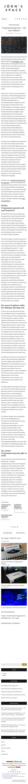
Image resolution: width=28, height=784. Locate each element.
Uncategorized (4, 754)
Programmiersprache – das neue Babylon (15, 714)
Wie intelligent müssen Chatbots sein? (6, 515)
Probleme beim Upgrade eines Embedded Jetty (18, 506)
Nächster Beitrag (20, 532)
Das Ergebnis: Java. (17, 61)
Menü (5, 19)
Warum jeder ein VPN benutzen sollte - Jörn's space (12, 730)
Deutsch (4, 673)
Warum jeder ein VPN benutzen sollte (9, 726)
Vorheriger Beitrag (7, 532)
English (4, 675)
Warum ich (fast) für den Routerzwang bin (12, 585)
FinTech (3, 742)
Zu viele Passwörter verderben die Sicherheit (6, 506)
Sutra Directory (18, 763)
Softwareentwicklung (14, 24)
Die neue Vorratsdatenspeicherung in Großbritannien (13, 731)
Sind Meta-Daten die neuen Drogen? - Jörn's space (12, 725)
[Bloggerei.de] (17, 767)
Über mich (14, 769)
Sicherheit (3, 745)
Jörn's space (14, 8)
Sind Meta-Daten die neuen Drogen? (9, 697)
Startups (3, 751)
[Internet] (11, 767)
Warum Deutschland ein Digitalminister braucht (11, 688)
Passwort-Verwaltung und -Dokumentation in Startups (13, 694)
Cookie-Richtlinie (8, 777)
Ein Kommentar (18, 33)
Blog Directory (8, 765)
